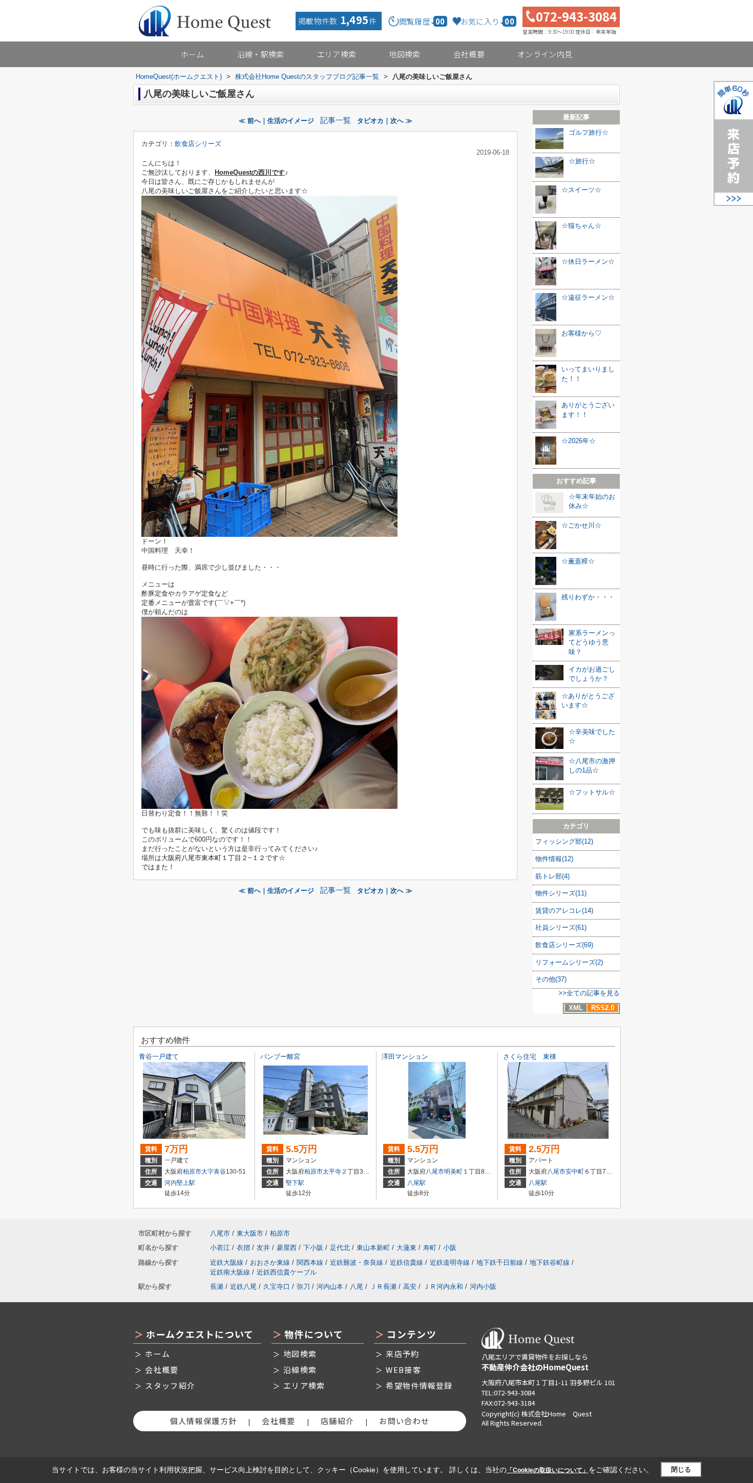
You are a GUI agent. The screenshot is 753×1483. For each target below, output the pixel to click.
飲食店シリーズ (198, 144)
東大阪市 (250, 1233)
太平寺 (332, 1171)
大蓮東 (406, 1247)
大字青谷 (213, 1171)
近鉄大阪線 (226, 1262)
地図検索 (404, 54)
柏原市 (192, 1171)
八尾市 (435, 1171)
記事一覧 (335, 120)
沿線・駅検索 (260, 54)
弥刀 (303, 1286)
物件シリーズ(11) (561, 893)
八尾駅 (416, 1182)
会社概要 (469, 54)
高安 (409, 1286)
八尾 (356, 1286)
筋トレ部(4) (552, 876)
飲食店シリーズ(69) (564, 945)
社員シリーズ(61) (561, 927)
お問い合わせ (404, 1420)
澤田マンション (405, 1056)
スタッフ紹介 (170, 1385)
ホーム (192, 54)
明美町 (453, 1171)
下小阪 (313, 1247)
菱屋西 (287, 1247)
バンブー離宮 (280, 1056)
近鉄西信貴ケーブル (287, 1272)
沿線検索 (300, 1369)
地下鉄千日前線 (499, 1262)
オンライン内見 (544, 54)
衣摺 (243, 1247)
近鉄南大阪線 (230, 1272)
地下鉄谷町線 (550, 1262)
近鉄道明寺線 (450, 1262)
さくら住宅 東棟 (529, 1056)
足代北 (340, 1247)
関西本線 (310, 1262)
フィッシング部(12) (564, 841)
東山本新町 (373, 1247)
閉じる (681, 1469)
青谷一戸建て (159, 1056)
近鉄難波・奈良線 (356, 1262)
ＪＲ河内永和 (443, 1286)
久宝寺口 (276, 1286)
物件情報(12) (554, 859)
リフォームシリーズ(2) (569, 962)
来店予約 (402, 1353)
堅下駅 (295, 1182)
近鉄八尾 (243, 1286)
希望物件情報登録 (419, 1385)
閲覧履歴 (422, 21)
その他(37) (551, 979)
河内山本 (330, 1286)
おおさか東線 (270, 1262)
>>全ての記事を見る (589, 993)
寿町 (429, 1247)
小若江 (220, 1247)
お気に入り (487, 21)
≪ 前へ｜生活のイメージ (276, 120)
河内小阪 (483, 1286)
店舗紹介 (337, 1420)
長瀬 (216, 1286)
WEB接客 (403, 1369)
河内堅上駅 (179, 1182)
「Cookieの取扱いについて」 (548, 1470)
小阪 (449, 1247)
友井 (263, 1247)
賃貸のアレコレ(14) (564, 910)
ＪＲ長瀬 (383, 1286)
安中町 (575, 1171)
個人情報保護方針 (203, 1420)
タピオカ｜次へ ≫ (384, 120)
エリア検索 (337, 54)
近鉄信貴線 (406, 1262)
